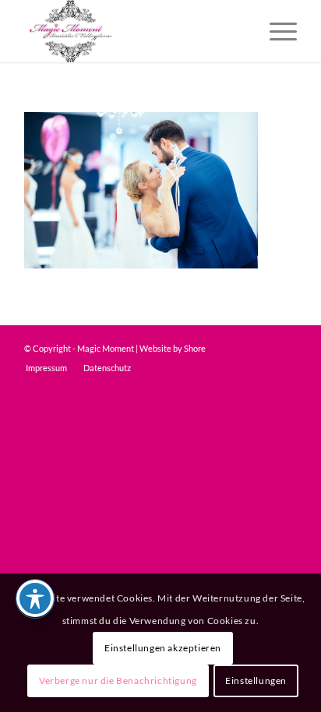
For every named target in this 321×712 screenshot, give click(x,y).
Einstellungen (256, 680)
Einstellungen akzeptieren (162, 648)
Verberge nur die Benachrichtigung (118, 680)
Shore (195, 348)
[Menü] (275, 31)
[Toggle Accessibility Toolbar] (35, 598)
